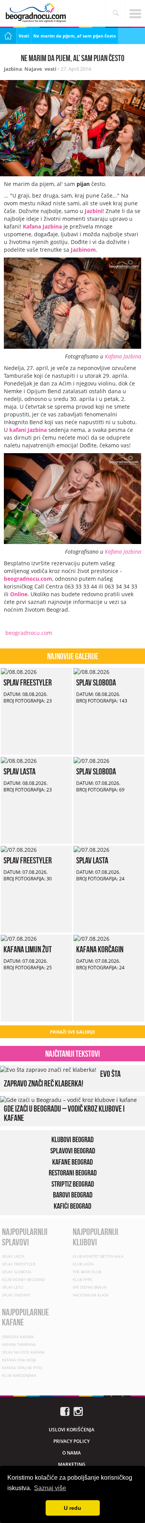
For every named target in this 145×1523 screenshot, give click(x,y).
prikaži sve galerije (72, 1032)
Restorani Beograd (73, 1172)
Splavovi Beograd (72, 1150)
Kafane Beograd (72, 1162)
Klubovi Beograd (72, 1139)
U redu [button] (72, 1508)
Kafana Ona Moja (19, 1360)
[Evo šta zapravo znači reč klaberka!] (48, 1069)
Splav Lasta (19, 771)
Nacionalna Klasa (90, 1295)
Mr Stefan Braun (89, 1287)
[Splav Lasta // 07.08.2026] (91, 849)
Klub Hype (82, 1279)
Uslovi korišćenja (71, 1429)
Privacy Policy (71, 1441)
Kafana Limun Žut (27, 949)
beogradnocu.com (28, 632)
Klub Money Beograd (23, 1279)
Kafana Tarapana (19, 1344)
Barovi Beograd (72, 1194)
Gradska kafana (18, 1336)
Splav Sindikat (16, 1295)
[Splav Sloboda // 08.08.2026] (91, 671)
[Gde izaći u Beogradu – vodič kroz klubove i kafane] (68, 1099)
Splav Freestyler (27, 682)
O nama (71, 1453)
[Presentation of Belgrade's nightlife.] (36, 12)
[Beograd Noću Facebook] (65, 1410)
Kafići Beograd (72, 1206)
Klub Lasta (83, 1264)
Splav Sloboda (96, 682)
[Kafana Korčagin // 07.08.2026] (91, 938)
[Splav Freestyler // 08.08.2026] (19, 671)
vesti (50, 68)
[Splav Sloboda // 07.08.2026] (91, 760)
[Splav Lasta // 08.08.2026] (19, 760)
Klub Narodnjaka (19, 1375)
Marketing (71, 1464)
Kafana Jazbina (123, 356)
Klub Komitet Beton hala (98, 1256)
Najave (33, 68)
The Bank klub (87, 1271)
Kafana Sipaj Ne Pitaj (22, 1367)
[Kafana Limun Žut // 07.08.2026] (19, 938)
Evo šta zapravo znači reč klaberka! (62, 1078)
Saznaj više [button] (50, 1488)
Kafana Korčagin (99, 949)
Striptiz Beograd (72, 1184)
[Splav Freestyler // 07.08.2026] (19, 849)
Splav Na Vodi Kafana (23, 1352)
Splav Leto (12, 1287)
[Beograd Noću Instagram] (78, 1410)
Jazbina (13, 68)
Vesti (24, 36)
